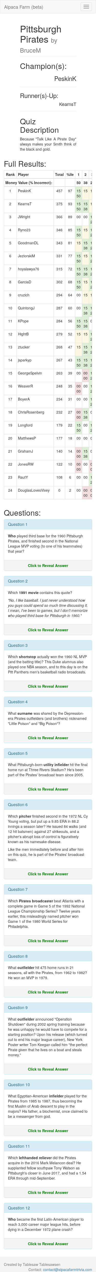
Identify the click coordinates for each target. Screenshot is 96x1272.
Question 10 (19, 1084)
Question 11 (19, 1146)
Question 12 (19, 1208)
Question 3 (18, 645)
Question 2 (18, 581)
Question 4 (18, 702)
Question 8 (18, 956)
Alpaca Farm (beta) (23, 6)
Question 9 (18, 1007)
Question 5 (18, 753)
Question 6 (18, 804)
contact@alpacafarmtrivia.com (67, 1269)
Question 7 (18, 889)
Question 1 (18, 524)
